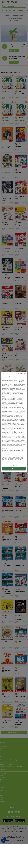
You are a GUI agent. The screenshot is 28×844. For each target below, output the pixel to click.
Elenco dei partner (6, 460)
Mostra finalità (14, 465)
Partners (20, 411)
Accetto (14, 468)
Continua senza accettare (21, 373)
